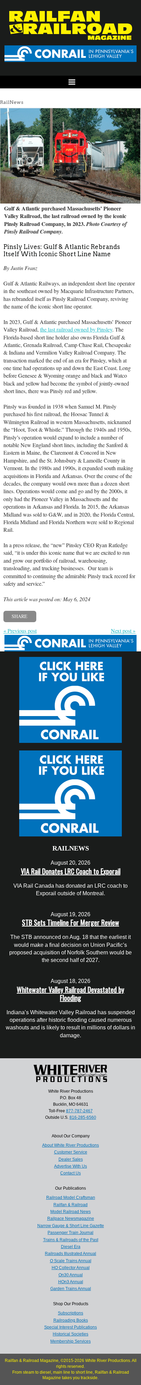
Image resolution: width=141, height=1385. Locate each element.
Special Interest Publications (70, 1327)
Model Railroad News (70, 1211)
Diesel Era (70, 1246)
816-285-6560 (82, 1117)
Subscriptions (70, 1313)
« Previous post (20, 630)
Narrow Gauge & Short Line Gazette (70, 1225)
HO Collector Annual (71, 1267)
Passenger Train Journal (70, 1232)
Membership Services (70, 1341)
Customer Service (70, 1152)
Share (19, 616)
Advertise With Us (70, 1166)
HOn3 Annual (70, 1281)
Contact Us (70, 1173)
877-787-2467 (79, 1110)
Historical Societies (70, 1334)
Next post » (123, 630)
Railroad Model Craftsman (70, 1197)
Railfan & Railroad (70, 1204)
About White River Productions (70, 1145)
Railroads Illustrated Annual (70, 1253)
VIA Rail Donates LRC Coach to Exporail (70, 871)
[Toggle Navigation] (70, 82)
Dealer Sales (71, 1159)
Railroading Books (70, 1320)
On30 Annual (71, 1275)
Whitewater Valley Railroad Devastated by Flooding (70, 993)
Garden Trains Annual (70, 1288)
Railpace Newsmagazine (70, 1218)
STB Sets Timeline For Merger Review (70, 922)
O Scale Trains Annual (70, 1260)
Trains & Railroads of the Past (70, 1239)
